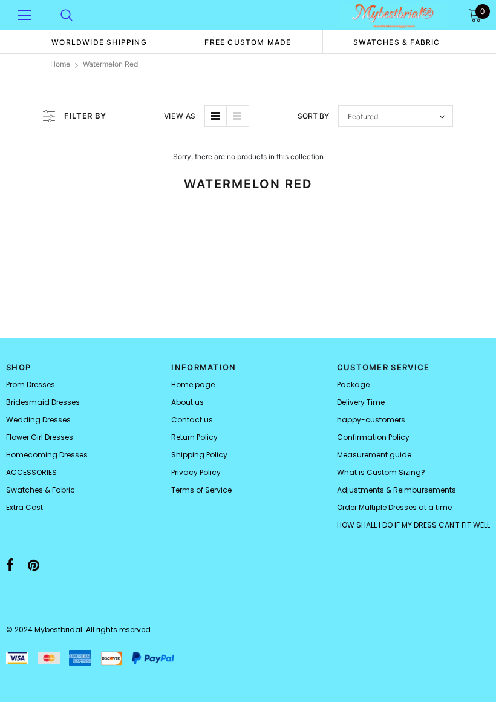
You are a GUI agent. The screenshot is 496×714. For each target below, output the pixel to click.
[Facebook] (10, 565)
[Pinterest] (33, 565)
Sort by (313, 115)
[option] (99, 41)
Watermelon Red (110, 63)
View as (180, 115)
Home (60, 63)
